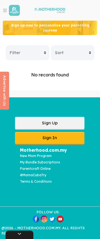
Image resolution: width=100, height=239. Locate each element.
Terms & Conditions (36, 181)
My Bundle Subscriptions (40, 162)
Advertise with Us (4, 90)
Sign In (49, 137)
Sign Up (50, 122)
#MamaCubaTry (33, 175)
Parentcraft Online (35, 168)
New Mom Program (36, 156)
